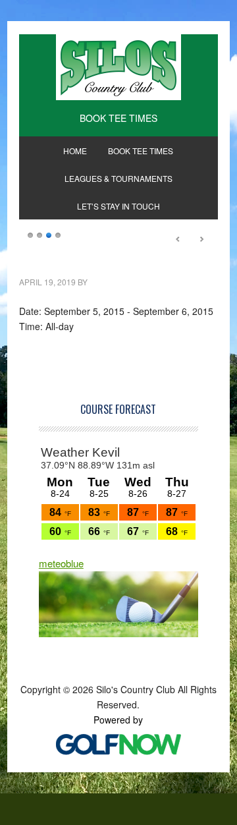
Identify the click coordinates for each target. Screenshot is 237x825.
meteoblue (61, 563)
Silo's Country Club (118, 67)
